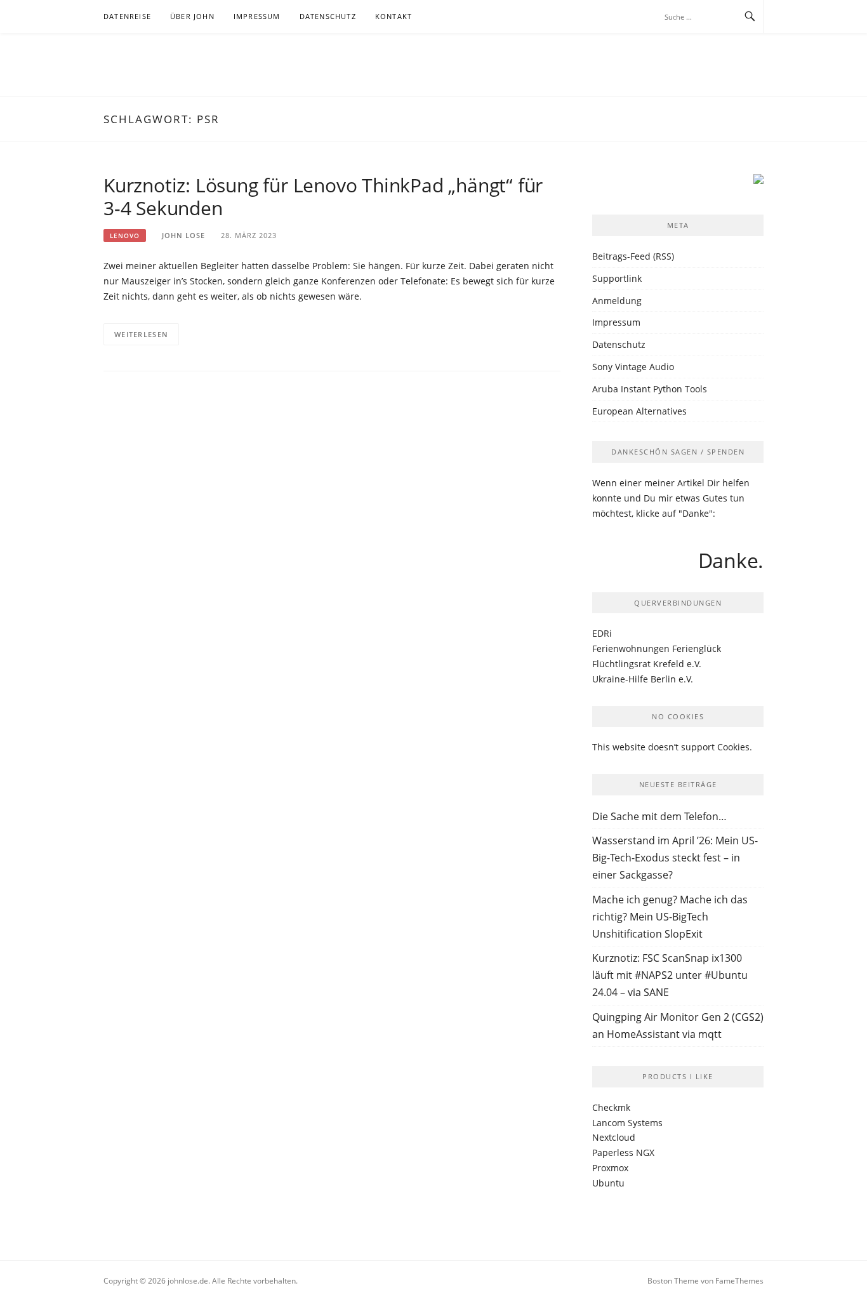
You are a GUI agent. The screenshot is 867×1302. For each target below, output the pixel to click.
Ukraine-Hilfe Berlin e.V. (642, 679)
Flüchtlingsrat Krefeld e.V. (646, 664)
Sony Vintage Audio (633, 367)
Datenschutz (328, 16)
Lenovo (125, 235)
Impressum (257, 16)
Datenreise (127, 16)
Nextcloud (613, 1137)
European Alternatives (639, 411)
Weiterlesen (141, 334)
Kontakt (393, 16)
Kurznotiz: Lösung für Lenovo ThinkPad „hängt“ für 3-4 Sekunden (323, 196)
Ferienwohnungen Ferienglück (656, 648)
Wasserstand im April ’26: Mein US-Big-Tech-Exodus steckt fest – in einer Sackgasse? (675, 858)
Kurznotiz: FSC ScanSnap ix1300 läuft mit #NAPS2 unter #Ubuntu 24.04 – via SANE (670, 975)
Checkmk (611, 1107)
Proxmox (610, 1168)
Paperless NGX (623, 1152)
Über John (192, 16)
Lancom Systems (627, 1123)
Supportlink (617, 278)
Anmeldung (617, 301)
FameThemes (739, 1280)
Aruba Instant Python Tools (649, 389)
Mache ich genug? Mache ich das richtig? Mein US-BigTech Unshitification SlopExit (670, 917)
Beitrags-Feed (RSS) (633, 256)
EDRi (602, 633)
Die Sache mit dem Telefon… (659, 816)
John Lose (183, 235)
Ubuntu (608, 1183)
